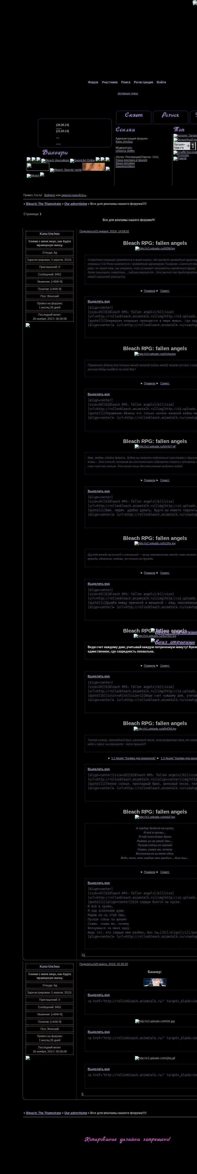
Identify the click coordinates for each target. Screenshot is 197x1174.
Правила (149, 290)
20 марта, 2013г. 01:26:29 (111, 964)
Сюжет (134, 115)
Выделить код (99, 301)
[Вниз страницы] (173, 642)
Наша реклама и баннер (131, 160)
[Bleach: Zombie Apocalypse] (107, 160)
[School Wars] (108, 169)
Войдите (49, 195)
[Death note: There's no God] (42, 175)
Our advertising (75, 204)
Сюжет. (165, 290)
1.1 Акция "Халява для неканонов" (133, 758)
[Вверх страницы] (174, 632)
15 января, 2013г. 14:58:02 (112, 231)
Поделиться (87, 231)
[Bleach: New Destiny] (98, 160)
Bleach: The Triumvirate (43, 204)
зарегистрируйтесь (73, 195)
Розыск (170, 115)
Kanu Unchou (124, 141)
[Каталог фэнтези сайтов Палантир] (180, 158)
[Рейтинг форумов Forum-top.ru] (184, 148)
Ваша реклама (125, 163)
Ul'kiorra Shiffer (125, 150)
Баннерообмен (125, 166)
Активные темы (128, 93)
